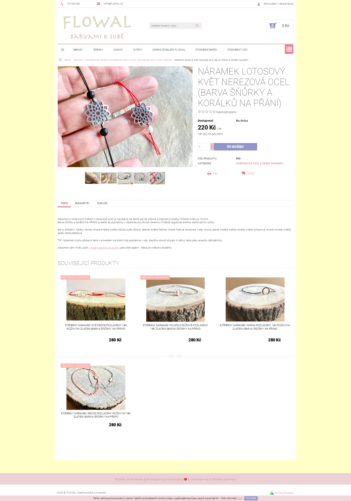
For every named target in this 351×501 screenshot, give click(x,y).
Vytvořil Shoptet (283, 492)
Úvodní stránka (63, 49)
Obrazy (78, 49)
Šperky (98, 49)
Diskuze (102, 203)
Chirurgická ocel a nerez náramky (259, 163)
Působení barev (206, 49)
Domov (118, 49)
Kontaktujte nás (199, 479)
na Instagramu (155, 479)
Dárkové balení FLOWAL (169, 49)
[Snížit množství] (212, 148)
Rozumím (251, 498)
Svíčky (137, 49)
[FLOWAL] (97, 27)
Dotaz (251, 173)
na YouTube (174, 479)
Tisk (215, 173)
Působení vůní (237, 49)
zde (240, 498)
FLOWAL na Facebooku (129, 479)
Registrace (286, 4)
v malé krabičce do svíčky (104, 247)
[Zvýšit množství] (212, 145)
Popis (64, 203)
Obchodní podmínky (224, 479)
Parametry (82, 203)
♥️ (185, 479)
